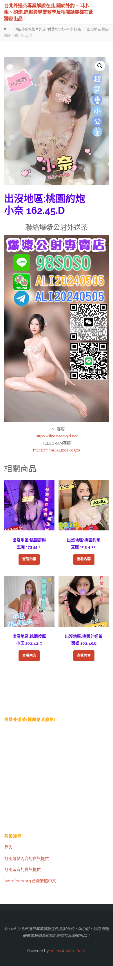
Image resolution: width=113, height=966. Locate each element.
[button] (100, 66)
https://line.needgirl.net (57, 436)
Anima (55, 950)
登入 (8, 847)
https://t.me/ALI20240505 (56, 450)
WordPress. (75, 950)
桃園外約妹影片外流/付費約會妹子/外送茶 (47, 29)
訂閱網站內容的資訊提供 (26, 858)
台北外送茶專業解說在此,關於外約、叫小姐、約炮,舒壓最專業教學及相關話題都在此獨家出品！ (48, 12)
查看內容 (29, 559)
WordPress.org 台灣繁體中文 (30, 880)
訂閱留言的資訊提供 (22, 869)
